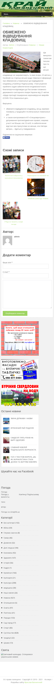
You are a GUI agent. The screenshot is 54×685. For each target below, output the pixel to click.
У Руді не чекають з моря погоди (14, 223)
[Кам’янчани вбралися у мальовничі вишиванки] (14, 163)
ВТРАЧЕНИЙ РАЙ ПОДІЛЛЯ (22, 428)
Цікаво (6, 643)
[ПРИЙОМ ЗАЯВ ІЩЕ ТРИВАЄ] (38, 186)
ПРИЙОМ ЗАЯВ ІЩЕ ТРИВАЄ (38, 199)
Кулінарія (8, 578)
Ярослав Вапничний (33, 682)
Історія (7, 563)
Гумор (6, 538)
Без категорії (9, 523)
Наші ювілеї (9, 593)
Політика (7, 613)
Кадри (6, 568)
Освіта (6, 608)
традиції (7, 638)
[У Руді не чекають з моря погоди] (14, 209)
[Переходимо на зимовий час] (38, 163)
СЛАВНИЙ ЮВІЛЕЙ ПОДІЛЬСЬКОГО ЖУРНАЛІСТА (23, 448)
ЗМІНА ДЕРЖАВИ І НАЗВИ (22, 418)
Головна (6, 23)
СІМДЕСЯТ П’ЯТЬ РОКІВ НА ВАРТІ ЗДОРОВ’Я (22, 438)
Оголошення (9, 603)
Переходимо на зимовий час (38, 175)
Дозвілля (7, 543)
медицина (8, 588)
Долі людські (9, 548)
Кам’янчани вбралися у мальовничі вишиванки (14, 176)
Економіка (8, 553)
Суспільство (9, 633)
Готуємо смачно (10, 533)
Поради (7, 618)
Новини (16, 23)
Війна (6, 528)
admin (11, 45)
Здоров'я (7, 558)
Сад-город (8, 623)
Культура (8, 583)
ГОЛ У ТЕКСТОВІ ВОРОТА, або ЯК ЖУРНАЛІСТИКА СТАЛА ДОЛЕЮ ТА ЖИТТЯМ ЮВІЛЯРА (24, 459)
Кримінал (8, 573)
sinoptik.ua (15, 512)
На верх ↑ (48, 679)
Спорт (6, 628)
